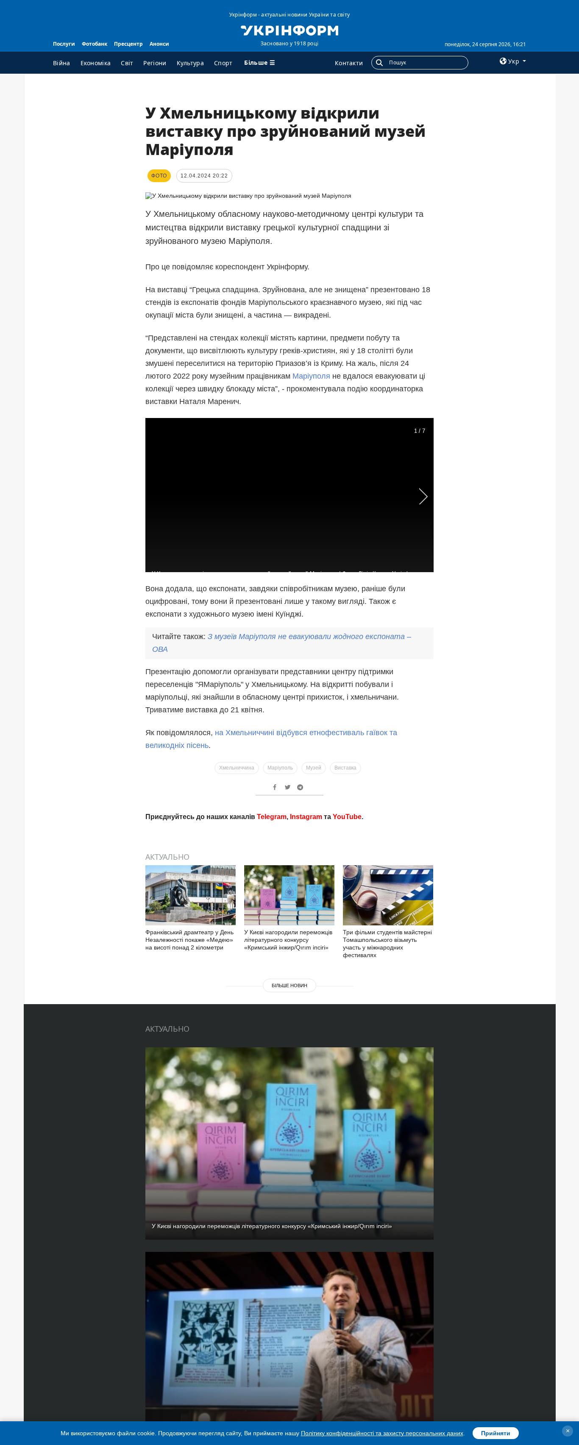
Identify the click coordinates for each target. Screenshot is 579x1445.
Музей (313, 768)
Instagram (306, 938)
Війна (61, 63)
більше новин (289, 1107)
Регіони (154, 63)
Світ (127, 63)
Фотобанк (94, 43)
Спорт (223, 63)
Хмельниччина (236, 768)
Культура (190, 63)
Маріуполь (280, 768)
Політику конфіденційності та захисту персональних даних (382, 1433)
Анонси (159, 43)
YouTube (347, 938)
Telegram (272, 938)
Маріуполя (312, 376)
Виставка (345, 768)
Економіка (96, 63)
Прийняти (495, 1433)
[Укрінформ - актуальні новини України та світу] (289, 29)
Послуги (64, 43)
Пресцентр (128, 43)
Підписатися (231, 906)
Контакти (349, 63)
